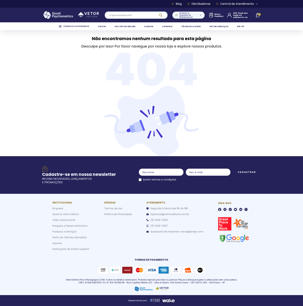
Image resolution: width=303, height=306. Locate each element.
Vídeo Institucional (63, 220)
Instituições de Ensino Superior (70, 249)
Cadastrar (247, 172)
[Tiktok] (230, 209)
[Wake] (168, 300)
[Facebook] (219, 209)
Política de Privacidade (118, 214)
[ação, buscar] (162, 15)
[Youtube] (235, 209)
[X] (246, 209)
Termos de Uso (113, 208)
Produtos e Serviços (64, 231)
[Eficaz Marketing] (155, 300)
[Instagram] (225, 209)
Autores (57, 243)
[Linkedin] (240, 209)
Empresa (57, 208)
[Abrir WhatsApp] (294, 297)
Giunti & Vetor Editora (65, 214)
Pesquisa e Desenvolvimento (70, 225)
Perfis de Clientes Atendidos (69, 237)
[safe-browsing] (234, 238)
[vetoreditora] (71, 15)
